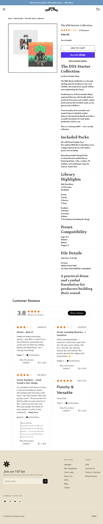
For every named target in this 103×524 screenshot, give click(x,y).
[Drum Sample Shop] (51, 9)
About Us (68, 476)
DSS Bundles (18, 18)
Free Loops (69, 472)
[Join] (45, 481)
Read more (33, 412)
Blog (66, 484)
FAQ (87, 465)
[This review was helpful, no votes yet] (39, 362)
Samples (67, 465)
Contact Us (90, 468)
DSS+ (66, 480)
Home (10, 18)
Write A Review (77, 313)
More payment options (78, 61)
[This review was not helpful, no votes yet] (43, 362)
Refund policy (91, 476)
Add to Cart (78, 48)
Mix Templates (70, 468)
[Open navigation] (4, 9)
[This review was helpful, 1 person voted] (39, 443)
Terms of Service (92, 472)
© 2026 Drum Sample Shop (13, 516)
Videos (67, 488)
